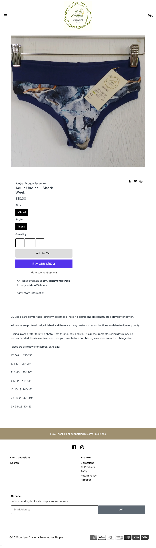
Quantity (20, 234)
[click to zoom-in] (139, 41)
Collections (87, 462)
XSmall (22, 212)
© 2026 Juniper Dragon (24, 537)
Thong (21, 226)
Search (14, 462)
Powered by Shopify (52, 537)
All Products (88, 467)
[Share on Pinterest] (140, 181)
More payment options (44, 272)
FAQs (84, 471)
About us (86, 479)
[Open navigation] (5, 16)
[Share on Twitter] (135, 181)
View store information (31, 293)
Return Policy (88, 475)
